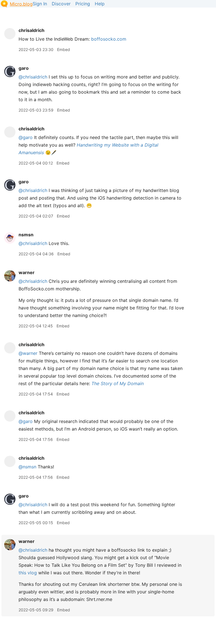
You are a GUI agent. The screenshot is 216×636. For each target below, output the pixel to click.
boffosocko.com (108, 39)
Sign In (40, 3)
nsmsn (26, 234)
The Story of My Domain (117, 383)
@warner (28, 353)
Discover (61, 3)
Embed (63, 49)
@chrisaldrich (33, 77)
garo (24, 68)
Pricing (82, 3)
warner (27, 272)
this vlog (28, 572)
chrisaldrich (31, 30)
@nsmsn (27, 467)
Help (100, 3)
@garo (26, 137)
